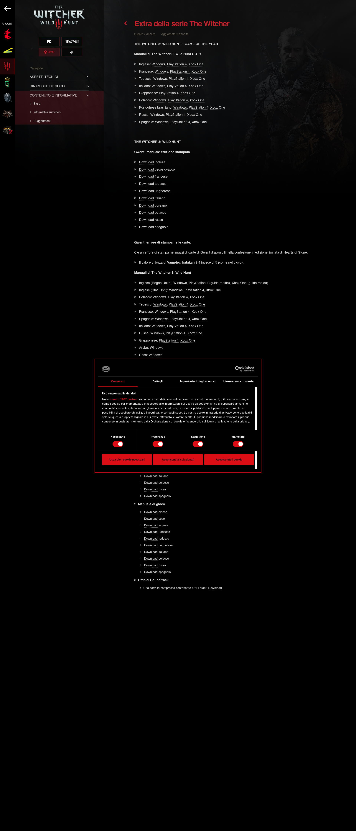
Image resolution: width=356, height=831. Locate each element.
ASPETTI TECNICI (44, 76)
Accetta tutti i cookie (229, 459)
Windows (158, 63)
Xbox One (196, 63)
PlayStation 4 (177, 63)
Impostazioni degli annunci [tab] (198, 381)
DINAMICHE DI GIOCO (47, 85)
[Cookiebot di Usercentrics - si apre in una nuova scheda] (238, 369)
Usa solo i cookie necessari (127, 459)
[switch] (158, 444)
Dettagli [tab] (157, 381)
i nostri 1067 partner (124, 399)
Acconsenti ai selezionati (178, 459)
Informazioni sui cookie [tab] (238, 381)
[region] (52, 415)
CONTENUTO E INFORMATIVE (53, 95)
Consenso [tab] (117, 381)
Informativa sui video (47, 112)
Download (146, 161)
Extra (37, 103)
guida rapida (219, 282)
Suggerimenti (42, 121)
